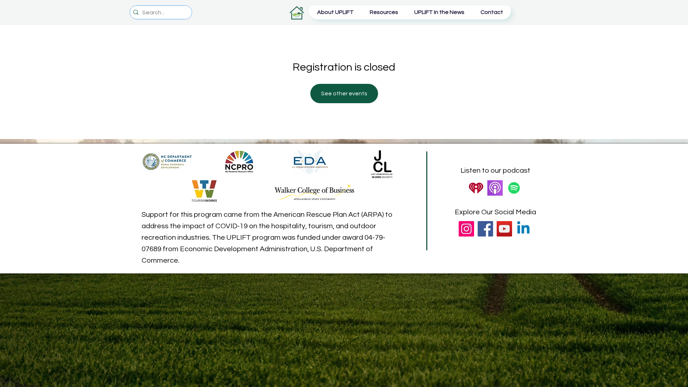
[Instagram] (466, 228)
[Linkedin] (523, 228)
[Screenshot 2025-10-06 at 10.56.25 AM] (476, 188)
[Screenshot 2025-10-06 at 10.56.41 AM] (495, 188)
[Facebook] (485, 228)
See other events (344, 93)
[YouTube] (504, 228)
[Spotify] (514, 188)
